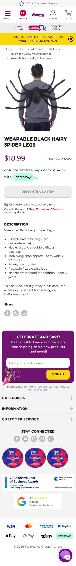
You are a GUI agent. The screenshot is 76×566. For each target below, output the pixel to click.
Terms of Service (35, 390)
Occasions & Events (31, 49)
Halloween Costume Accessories (30, 53)
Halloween (55, 49)
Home (9, 49)
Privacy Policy (59, 387)
